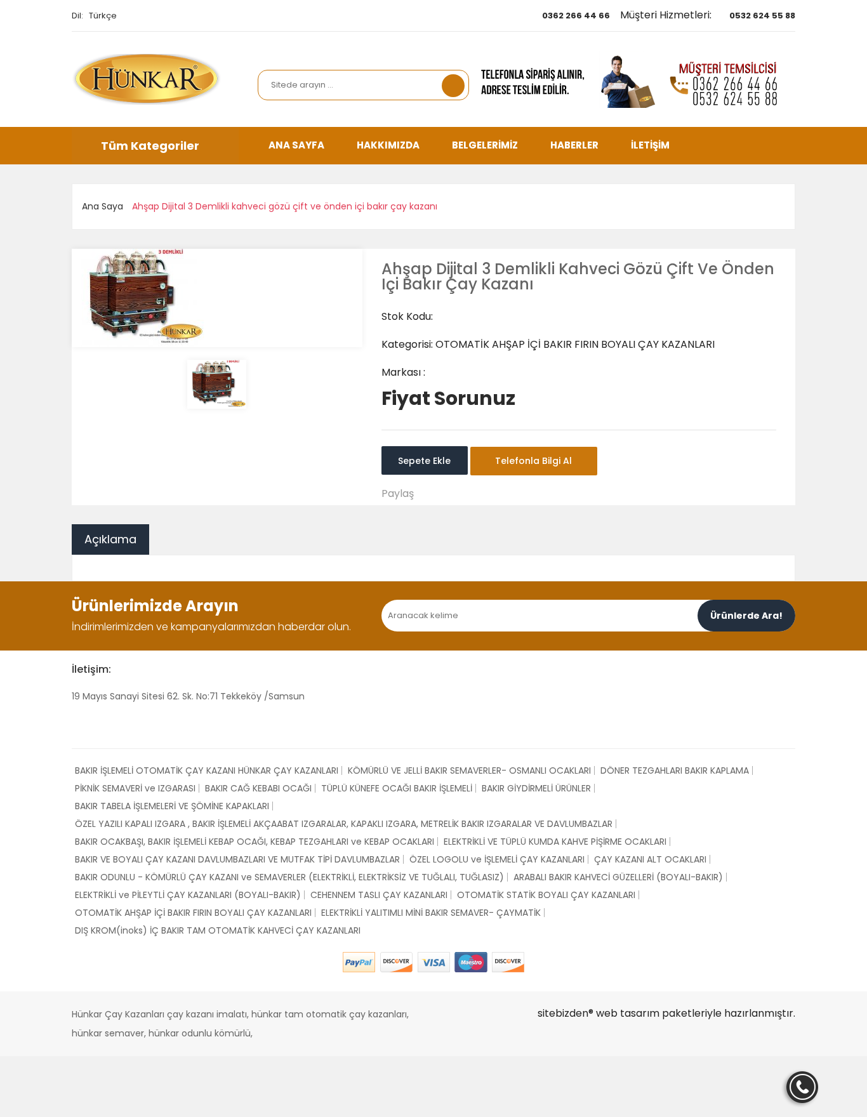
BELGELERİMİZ (485, 145)
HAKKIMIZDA (388, 145)
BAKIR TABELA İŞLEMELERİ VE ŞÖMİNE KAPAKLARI (172, 806)
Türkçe (103, 16)
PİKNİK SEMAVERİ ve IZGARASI (135, 788)
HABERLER (574, 145)
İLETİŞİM (650, 145)
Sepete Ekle (424, 460)
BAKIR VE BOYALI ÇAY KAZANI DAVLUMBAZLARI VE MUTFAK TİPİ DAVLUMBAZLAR (237, 859)
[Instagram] (103, 724)
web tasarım (627, 1013)
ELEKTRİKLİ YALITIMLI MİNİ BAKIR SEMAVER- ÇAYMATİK (431, 912)
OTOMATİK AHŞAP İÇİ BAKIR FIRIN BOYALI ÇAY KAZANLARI (193, 912)
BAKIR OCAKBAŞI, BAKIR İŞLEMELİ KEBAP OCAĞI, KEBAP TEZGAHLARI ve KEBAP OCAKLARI (254, 841)
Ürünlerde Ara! (746, 615)
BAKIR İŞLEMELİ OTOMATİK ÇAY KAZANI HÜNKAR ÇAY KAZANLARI (206, 770)
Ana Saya (102, 206)
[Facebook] (76, 724)
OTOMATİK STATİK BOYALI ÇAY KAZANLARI (546, 894)
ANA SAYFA (296, 145)
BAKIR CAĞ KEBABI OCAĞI (258, 788)
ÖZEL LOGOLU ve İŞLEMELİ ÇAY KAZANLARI (497, 859)
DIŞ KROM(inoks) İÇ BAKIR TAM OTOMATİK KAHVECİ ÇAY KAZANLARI (218, 930)
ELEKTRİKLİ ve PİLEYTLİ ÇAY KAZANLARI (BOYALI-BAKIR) (188, 894)
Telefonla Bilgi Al (533, 460)
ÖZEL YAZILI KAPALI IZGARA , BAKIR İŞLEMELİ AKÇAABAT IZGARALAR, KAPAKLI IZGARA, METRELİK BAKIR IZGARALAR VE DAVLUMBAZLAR (343, 823)
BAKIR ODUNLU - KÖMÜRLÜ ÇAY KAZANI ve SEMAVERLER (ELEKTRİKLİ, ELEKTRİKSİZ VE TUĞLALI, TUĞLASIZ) (289, 877)
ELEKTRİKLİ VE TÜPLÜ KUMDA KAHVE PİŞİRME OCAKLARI (555, 841)
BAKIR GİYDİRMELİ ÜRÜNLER (536, 788)
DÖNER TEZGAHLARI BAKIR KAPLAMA (674, 770)
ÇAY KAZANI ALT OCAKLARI (650, 859)
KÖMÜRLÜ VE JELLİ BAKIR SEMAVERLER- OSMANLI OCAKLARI (469, 770)
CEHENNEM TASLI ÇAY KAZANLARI (378, 894)
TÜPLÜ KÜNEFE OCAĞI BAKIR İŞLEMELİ (396, 788)
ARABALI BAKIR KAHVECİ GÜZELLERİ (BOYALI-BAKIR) (618, 877)
